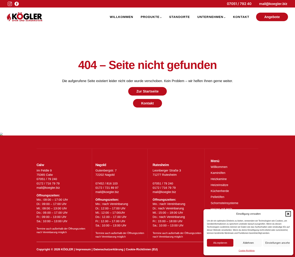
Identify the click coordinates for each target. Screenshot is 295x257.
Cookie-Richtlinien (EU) (142, 249)
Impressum (83, 249)
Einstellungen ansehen (277, 242)
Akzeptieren (220, 242)
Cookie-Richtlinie (247, 250)
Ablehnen (248, 242)
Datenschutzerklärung (108, 249)
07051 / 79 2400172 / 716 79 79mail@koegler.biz (164, 188)
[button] (288, 214)
